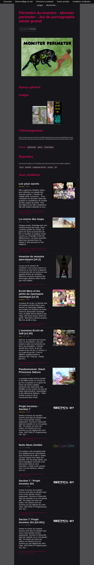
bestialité (28, 167)
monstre (50, 167)
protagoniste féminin (39, 167)
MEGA (40, 147)
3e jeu (21, 167)
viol (55, 167)
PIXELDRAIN (48, 147)
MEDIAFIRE (32, 147)
